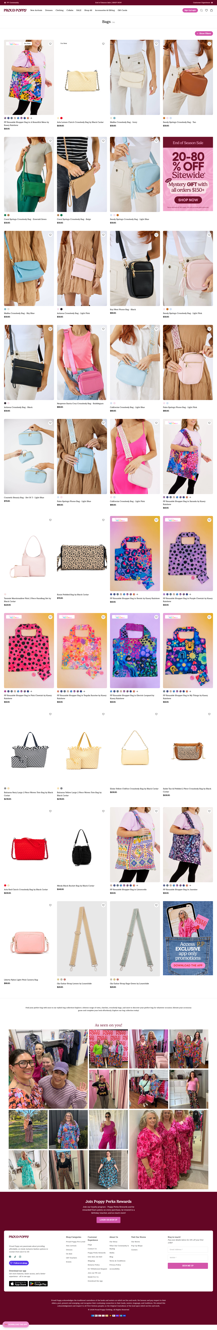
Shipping (91, 1261)
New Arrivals (71, 1246)
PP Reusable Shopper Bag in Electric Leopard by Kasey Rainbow (132, 697)
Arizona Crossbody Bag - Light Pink (73, 313)
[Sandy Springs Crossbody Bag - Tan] (164, 118)
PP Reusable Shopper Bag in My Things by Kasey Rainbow (185, 697)
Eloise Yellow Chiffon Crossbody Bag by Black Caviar (134, 789)
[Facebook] (10, 1257)
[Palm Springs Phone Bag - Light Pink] (164, 403)
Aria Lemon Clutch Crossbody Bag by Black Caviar (80, 122)
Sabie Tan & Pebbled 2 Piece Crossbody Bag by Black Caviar (187, 790)
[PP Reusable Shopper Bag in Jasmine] (8, 118)
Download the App (95, 1281)
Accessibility (115, 1269)
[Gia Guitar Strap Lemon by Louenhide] (58, 979)
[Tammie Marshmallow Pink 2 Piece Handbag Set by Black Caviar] (5, 594)
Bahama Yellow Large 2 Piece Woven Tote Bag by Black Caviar (79, 794)
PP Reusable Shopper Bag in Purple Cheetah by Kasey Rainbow (188, 600)
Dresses (69, 1250)
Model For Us (93, 1277)
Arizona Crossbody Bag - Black (18, 407)
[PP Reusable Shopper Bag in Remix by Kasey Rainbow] (25, 118)
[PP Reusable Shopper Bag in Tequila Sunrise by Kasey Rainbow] (28, 118)
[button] (48, 1069)
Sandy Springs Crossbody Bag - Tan (179, 122)
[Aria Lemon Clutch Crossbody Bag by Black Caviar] (58, 118)
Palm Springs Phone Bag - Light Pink (180, 407)
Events (68, 1262)
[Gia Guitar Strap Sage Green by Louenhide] (61, 979)
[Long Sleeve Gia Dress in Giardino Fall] (65, 979)
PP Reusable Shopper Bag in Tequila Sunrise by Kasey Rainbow (81, 697)
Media (112, 1253)
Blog (111, 1257)
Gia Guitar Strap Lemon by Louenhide (74, 983)
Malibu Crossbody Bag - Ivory (123, 122)
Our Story (113, 1242)
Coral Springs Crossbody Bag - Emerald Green (25, 219)
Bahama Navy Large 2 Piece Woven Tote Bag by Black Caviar (28, 794)
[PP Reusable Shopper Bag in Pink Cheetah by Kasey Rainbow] (5, 691)
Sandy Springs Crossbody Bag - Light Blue (129, 219)
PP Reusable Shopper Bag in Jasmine (180, 889)
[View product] (31, 118)
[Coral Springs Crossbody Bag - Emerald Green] (5, 215)
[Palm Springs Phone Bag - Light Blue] (167, 403)
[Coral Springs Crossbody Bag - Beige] (8, 215)
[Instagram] (20, 1257)
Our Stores (135, 1242)
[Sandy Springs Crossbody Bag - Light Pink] (167, 118)
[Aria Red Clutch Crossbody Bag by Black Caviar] (61, 118)
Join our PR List (94, 1273)
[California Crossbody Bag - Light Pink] (114, 403)
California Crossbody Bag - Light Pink (127, 501)
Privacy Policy (115, 1265)
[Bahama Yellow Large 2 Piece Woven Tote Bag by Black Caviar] (8, 788)
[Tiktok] (15, 1257)
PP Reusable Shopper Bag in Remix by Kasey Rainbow (135, 598)
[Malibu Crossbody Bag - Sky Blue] (114, 118)
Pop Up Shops (137, 1246)
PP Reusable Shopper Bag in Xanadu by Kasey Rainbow (184, 503)
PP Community (13, 3)
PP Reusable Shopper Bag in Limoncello (128, 889)
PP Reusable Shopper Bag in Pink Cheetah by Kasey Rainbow (28, 697)
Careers (134, 1250)
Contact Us (92, 1249)
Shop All (88, 10)
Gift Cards (122, 10)
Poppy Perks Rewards (97, 1253)
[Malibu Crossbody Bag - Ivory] (111, 118)
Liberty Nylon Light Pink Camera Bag (21, 980)
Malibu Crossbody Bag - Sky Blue (19, 313)
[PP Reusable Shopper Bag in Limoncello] (15, 118)
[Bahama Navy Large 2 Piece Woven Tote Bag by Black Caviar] (5, 788)
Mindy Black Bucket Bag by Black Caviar (75, 886)
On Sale (69, 1254)
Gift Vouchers (71, 1258)
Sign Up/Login (190, 10)
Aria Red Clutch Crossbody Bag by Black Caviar (26, 889)
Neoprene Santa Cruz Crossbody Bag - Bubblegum (80, 403)
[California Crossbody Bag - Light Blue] (111, 403)
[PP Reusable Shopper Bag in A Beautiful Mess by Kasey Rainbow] (5, 118)
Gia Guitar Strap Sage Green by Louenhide (129, 983)
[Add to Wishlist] (50, 44)
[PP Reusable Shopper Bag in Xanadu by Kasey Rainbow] (21, 118)
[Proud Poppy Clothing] (15, 10)
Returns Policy (94, 1265)
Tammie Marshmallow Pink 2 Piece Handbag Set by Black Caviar (27, 600)
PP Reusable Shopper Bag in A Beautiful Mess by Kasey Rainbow (26, 123)
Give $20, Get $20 (95, 1257)
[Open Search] (201, 10)
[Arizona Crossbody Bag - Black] (61, 309)
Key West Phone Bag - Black (123, 309)
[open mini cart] (211, 10)
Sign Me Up (187, 1266)
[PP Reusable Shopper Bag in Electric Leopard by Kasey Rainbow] (18, 118)
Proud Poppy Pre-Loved (75, 1242)
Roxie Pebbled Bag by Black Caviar (73, 595)
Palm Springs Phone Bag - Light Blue (74, 501)
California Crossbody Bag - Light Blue (127, 407)
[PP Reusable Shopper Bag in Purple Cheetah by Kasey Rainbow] (164, 594)
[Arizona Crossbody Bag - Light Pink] (58, 309)
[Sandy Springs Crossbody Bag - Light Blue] (171, 118)
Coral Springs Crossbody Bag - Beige (74, 219)
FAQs (90, 1245)
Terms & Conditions (117, 1261)
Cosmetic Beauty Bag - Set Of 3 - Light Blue (24, 497)
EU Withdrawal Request (97, 1269)
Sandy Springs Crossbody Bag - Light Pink (182, 313)
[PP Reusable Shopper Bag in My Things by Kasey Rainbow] (12, 118)
